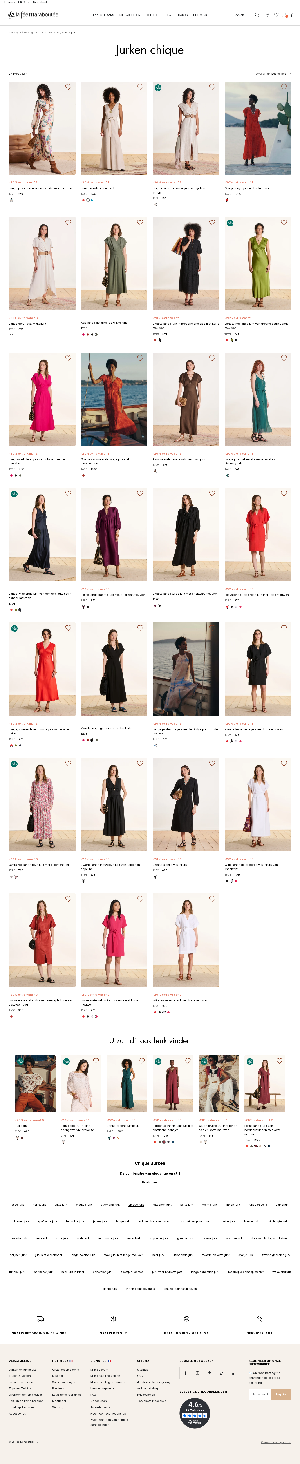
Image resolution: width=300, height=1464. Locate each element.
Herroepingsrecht (102, 1388)
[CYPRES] (251, 1146)
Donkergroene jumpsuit (123, 1125)
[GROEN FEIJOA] (231, 340)
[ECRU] (87, 200)
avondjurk (134, 1238)
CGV (140, 1375)
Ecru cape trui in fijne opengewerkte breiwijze (77, 1128)
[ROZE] (11, 200)
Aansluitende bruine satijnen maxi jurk (179, 459)
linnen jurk (233, 1204)
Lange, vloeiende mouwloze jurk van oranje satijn (39, 731)
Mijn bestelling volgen (105, 1375)
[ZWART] (92, 334)
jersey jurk (100, 1221)
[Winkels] (268, 15)
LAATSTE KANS (103, 15)
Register (281, 1394)
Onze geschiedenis (65, 1369)
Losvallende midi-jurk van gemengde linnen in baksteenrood (40, 1002)
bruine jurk (251, 1221)
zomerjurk (282, 1204)
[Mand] (293, 15)
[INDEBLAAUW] (236, 340)
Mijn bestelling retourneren (108, 1382)
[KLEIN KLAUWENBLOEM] (83, 200)
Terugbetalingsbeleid (151, 1400)
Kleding (28, 32)
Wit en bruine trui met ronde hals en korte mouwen (218, 1128)
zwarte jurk (19, 1238)
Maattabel (59, 1400)
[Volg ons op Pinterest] (210, 1373)
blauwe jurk (84, 1204)
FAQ (93, 1394)
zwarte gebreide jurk (276, 1255)
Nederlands (41, 2)
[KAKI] (96, 334)
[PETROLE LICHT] (109, 1137)
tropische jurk (159, 1238)
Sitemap (142, 1369)
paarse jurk (209, 1238)
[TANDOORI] (118, 1137)
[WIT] (236, 606)
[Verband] (284, 15)
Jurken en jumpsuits (22, 1369)
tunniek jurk (17, 1272)
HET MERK (200, 15)
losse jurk (17, 1204)
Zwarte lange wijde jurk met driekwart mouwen (185, 593)
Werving (57, 1407)
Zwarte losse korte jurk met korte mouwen (254, 729)
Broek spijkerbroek (21, 1407)
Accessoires (17, 1413)
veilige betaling (147, 1388)
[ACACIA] (83, 606)
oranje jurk (245, 1255)
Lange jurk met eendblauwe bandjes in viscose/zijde (251, 461)
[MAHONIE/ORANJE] (21, 1137)
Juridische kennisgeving (154, 1382)
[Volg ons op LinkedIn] (234, 1373)
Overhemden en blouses (26, 1394)
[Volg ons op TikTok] (222, 1373)
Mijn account (99, 1369)
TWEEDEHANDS (177, 15)
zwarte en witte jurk (216, 1255)
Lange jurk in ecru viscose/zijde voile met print (41, 188)
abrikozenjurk (43, 1272)
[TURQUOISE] (92, 200)
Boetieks (58, 1388)
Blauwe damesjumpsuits (180, 1288)
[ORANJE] (83, 475)
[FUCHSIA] (240, 606)
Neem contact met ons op (108, 1413)
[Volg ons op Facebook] (185, 1373)
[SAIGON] (227, 475)
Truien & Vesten (20, 1375)
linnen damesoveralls (140, 1288)
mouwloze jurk (108, 1238)
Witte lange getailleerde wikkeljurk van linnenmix (251, 867)
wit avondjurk (281, 1272)
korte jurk (186, 1204)
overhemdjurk (110, 1204)
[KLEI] (155, 471)
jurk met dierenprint (48, 1255)
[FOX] (87, 334)
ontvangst (15, 32)
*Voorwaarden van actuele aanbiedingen (109, 1422)
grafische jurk (47, 1221)
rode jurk (83, 1238)
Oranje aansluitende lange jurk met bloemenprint (105, 461)
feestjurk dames (132, 1272)
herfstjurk (39, 1204)
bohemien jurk (102, 1272)
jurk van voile (258, 1204)
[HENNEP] (260, 1146)
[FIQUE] (113, 1137)
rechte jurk (209, 1204)
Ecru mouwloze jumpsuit (97, 188)
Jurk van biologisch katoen (270, 1238)
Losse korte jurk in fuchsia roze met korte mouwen (109, 1002)
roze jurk (62, 1238)
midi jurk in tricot (72, 1272)
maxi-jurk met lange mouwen (124, 1255)
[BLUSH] (155, 745)
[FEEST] (83, 334)
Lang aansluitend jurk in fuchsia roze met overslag (37, 461)
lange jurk (123, 1221)
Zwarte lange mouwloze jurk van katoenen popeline (110, 867)
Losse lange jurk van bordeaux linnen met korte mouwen (262, 1130)
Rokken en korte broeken (26, 1400)
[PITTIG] (155, 340)
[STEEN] (11, 1016)
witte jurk (61, 1204)
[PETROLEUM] (172, 1141)
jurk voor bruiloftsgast (167, 1272)
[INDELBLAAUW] (264, 1146)
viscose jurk (234, 1238)
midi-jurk (158, 1255)
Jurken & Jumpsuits (47, 32)
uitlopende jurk (183, 1255)
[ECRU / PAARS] (11, 876)
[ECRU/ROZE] (15, 876)
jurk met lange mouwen (195, 1221)
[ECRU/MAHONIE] (205, 1141)
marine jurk (227, 1221)
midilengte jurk (278, 1221)
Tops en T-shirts (20, 1388)
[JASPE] (227, 200)
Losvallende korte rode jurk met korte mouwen (257, 594)
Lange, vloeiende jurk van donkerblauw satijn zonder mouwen (40, 596)
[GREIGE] (155, 204)
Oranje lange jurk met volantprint (247, 188)
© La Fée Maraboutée (22, 1441)
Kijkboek (58, 1375)
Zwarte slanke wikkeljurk (170, 864)
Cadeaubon (98, 1400)
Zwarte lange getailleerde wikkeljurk (106, 728)
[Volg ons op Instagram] (198, 1373)
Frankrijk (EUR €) (14, 2)
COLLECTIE (153, 15)
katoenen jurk (162, 1204)
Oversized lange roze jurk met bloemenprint (39, 864)
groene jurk (185, 1238)
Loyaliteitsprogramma (67, 1394)
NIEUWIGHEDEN (129, 15)
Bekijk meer (150, 1182)
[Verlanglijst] (276, 15)
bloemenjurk (21, 1221)
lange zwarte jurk (83, 1255)
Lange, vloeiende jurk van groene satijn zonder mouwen (257, 326)
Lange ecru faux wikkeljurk (27, 323)
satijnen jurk (18, 1255)
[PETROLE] (269, 1146)
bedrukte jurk (75, 1221)
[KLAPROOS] (227, 606)
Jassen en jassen (21, 1382)
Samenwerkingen (64, 1382)
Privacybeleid (146, 1394)
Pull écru (21, 1125)
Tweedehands (100, 1407)
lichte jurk (110, 1288)
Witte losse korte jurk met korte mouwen (180, 1000)
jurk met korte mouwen (154, 1221)
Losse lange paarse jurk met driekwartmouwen (113, 594)
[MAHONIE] (255, 1146)
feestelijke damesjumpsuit (246, 1272)
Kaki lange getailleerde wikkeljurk (104, 322)
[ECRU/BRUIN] (17, 1137)
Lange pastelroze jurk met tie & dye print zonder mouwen (186, 731)
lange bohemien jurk (205, 1272)
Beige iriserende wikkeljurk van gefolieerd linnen (181, 190)
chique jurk (136, 1204)
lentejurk (42, 1238)
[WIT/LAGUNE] (201, 1141)
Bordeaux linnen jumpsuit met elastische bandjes (173, 1128)
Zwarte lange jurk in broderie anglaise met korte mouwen (186, 326)
